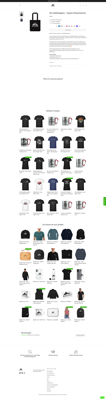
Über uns (48, 381)
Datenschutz (49, 390)
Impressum (49, 388)
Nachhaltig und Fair (50, 382)
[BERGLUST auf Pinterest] (22, 373)
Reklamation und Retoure (51, 375)
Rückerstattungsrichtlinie (51, 386)
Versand (51, 62)
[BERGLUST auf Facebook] (20, 373)
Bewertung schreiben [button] (80, 335)
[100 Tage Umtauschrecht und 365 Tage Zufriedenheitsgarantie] (30, 351)
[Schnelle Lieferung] (53, 351)
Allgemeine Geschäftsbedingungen (52, 384)
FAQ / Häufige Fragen (50, 373)
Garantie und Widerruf (55, 65)
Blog (47, 379)
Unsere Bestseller (50, 371)
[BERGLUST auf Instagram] (24, 373)
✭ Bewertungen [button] (104, 201)
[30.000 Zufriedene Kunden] (76, 351)
